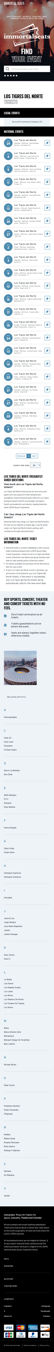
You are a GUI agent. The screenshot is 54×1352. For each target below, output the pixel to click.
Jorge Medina (10, 923)
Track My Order (10, 1286)
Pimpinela (8, 1114)
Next (34, 456)
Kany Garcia (9, 955)
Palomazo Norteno (12, 1106)
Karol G (7, 959)
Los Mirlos (8, 996)
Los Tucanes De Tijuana (14, 1004)
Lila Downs (9, 984)
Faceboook (45, 1311)
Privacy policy (44, 1345)
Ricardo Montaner (11, 1143)
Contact (46, 1316)
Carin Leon (8, 742)
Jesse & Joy (9, 919)
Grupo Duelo (9, 853)
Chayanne (8, 746)
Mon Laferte (9, 1044)
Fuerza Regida (10, 828)
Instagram (45, 1306)
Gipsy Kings (9, 849)
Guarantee (8, 1266)
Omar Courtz (9, 1085)
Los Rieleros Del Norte (14, 1000)
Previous (21, 456)
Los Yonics (8, 1008)
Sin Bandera (9, 1175)
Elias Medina (9, 807)
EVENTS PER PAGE (21, 466)
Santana (7, 1171)
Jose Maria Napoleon (13, 926)
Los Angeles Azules (12, 988)
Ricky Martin (9, 1147)
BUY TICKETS (47, 143)
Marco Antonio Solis (12, 1032)
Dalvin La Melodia (12, 771)
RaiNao (7, 1135)
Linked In (8, 1306)
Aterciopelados (10, 717)
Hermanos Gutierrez (12, 877)
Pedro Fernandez (11, 1110)
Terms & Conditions (30, 1345)
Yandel (7, 1196)
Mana (6, 1028)
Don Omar (8, 775)
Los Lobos (8, 992)
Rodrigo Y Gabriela (12, 1151)
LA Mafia (8, 980)
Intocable (8, 898)
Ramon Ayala (9, 1139)
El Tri (6, 799)
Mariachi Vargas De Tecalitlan (16, 1040)
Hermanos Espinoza (12, 873)
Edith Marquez (10, 795)
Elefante (7, 803)
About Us (8, 1316)
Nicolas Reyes (10, 1065)
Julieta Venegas (11, 934)
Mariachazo (9, 1036)
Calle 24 (7, 738)
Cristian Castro (10, 750)
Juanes (7, 930)
